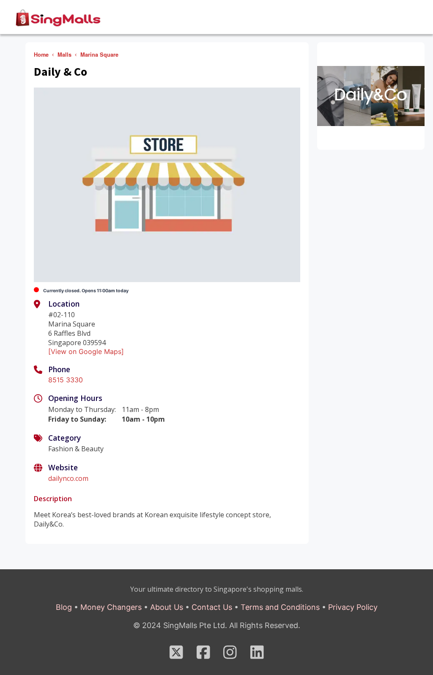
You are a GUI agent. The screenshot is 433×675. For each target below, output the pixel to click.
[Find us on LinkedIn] (257, 655)
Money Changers (111, 607)
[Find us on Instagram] (230, 655)
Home (41, 54)
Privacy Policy (353, 607)
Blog (64, 607)
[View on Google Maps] (86, 351)
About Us (166, 607)
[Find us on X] (176, 655)
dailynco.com (68, 478)
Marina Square (99, 54)
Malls (64, 54)
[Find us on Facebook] (203, 655)
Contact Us (212, 607)
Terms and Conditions (280, 607)
